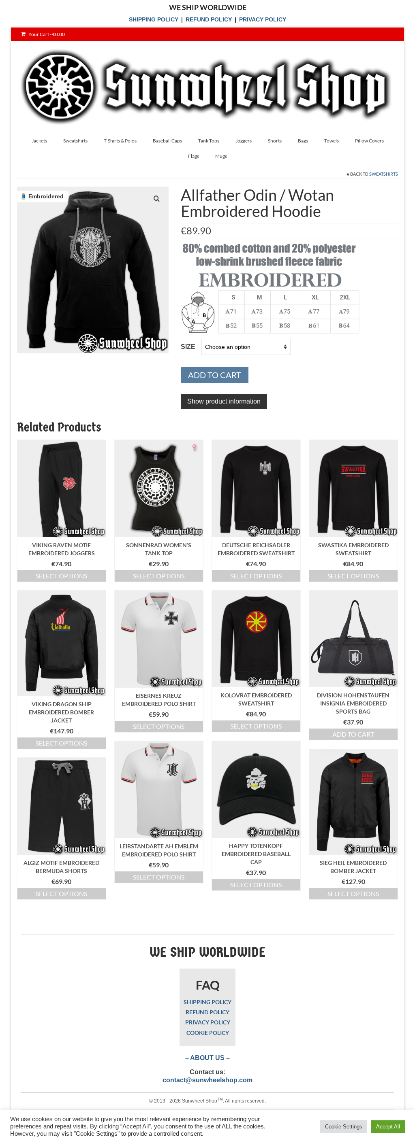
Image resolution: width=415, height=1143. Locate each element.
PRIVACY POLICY (262, 19)
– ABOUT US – (207, 1057)
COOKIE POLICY (207, 1032)
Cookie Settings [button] (343, 1127)
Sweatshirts (383, 173)
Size (188, 346)
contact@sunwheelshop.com (207, 1080)
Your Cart (46, 34)
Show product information (224, 401)
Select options (61, 576)
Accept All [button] (388, 1127)
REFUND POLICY (209, 19)
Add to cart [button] (353, 734)
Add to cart (214, 375)
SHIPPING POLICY (153, 19)
